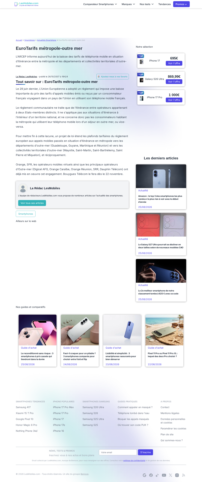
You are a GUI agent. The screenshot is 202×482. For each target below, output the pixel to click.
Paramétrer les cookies (173, 428)
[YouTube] (164, 475)
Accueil (19, 40)
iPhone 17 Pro (60, 413)
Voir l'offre (174, 63)
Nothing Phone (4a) (27, 430)
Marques (127, 4)
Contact (165, 407)
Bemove (84, 474)
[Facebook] (151, 475)
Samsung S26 (90, 413)
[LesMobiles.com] (26, 4)
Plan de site (167, 434)
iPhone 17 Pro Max (63, 407)
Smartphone (29, 40)
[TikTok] (157, 475)
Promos (180, 4)
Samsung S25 (90, 424)
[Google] (144, 475)
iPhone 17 (58, 419)
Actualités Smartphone (46, 40)
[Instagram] (177, 475)
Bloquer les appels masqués (133, 419)
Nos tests (145, 4)
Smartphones (25, 213)
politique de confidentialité (134, 460)
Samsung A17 (23, 407)
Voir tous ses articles (32, 203)
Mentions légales (170, 413)
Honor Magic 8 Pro (26, 424)
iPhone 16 (58, 430)
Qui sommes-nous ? (172, 440)
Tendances (164, 4)
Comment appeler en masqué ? (135, 407)
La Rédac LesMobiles (26, 76)
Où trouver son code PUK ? (133, 424)
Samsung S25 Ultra (93, 419)
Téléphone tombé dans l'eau (133, 413)
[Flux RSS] (183, 475)
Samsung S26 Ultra (93, 407)
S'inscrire (145, 452)
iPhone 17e (59, 424)
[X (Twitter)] (170, 475)
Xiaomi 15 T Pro (25, 413)
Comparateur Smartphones (98, 4)
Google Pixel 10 (24, 419)
